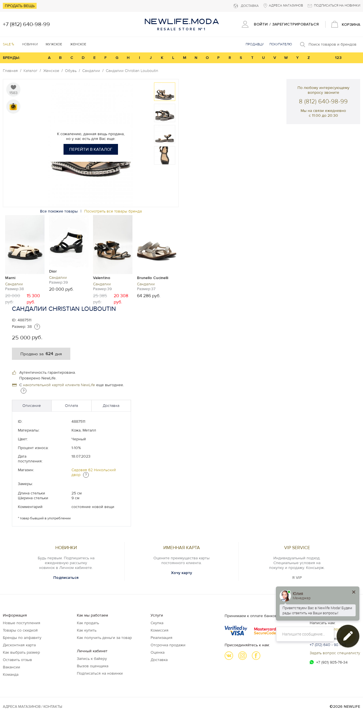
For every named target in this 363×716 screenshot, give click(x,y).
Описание (31, 405)
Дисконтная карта (19, 645)
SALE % (8, 44)
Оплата (71, 405)
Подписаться (66, 577)
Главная (10, 71)
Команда (10, 674)
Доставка (111, 405)
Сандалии (91, 71)
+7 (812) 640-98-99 (26, 24)
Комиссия (159, 630)
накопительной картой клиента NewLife (59, 385)
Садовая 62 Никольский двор (93, 472)
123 (338, 57)
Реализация (161, 637)
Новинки (30, 44)
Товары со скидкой (20, 630)
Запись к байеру (92, 658)
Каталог (30, 71)
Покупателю (280, 44)
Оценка (157, 652)
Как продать (88, 623)
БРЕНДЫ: (11, 57)
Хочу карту (181, 572)
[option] (164, 91)
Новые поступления (21, 623)
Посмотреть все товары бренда (113, 211)
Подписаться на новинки (100, 673)
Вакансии (11, 667)
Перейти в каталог (90, 149)
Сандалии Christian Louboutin (132, 71)
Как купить (86, 630)
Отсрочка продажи (168, 645)
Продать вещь (20, 5)
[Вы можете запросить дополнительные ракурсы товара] (13, 106)
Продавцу (255, 44)
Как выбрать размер (21, 652)
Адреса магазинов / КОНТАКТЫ (32, 706)
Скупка (157, 623)
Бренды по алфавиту (22, 637)
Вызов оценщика (92, 666)
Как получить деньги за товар (104, 637)
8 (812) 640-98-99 (323, 101)
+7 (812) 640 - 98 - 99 (328, 644)
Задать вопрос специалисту (335, 653)
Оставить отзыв (17, 659)
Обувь (71, 71)
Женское (51, 71)
